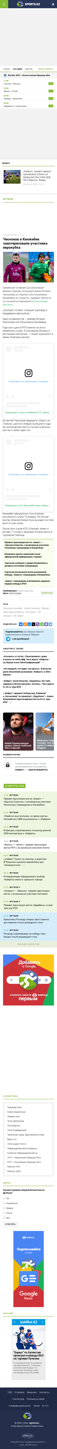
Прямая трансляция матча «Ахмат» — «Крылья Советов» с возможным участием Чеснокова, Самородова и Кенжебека (27, 545)
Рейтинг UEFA (14, 1171)
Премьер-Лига (14, 1107)
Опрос (7, 1183)
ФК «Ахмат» (31, 612)
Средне (9, 1208)
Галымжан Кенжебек (12, 608)
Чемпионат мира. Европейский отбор (25, 1135)
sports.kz (47, 593)
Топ (8, 1198)
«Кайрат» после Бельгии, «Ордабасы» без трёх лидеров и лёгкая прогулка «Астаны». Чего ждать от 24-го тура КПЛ (28, 684)
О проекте (19, 1392)
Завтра (29, 69)
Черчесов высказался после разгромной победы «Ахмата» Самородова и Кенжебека (27, 573)
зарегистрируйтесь (38, 769)
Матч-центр (45, 69)
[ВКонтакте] (20, 624)
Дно (8, 1218)
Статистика (18, 1399)
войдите (19, 769)
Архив (36, 1406)
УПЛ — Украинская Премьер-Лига (24, 1157)
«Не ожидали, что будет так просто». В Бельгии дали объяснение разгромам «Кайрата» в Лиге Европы (27, 671)
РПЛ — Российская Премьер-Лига (24, 1162)
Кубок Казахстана (16, 1112)
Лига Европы (13, 1125)
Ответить (10, 1224)
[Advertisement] (28, 37)
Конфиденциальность (20, 1406)
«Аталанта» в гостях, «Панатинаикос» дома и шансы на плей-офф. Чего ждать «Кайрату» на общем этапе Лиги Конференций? (26, 659)
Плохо (9, 1213)
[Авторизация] (54, 3)
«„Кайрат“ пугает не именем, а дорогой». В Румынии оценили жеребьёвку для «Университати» (25, 862)
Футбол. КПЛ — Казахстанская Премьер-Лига (29, 75)
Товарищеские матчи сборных (22, 1148)
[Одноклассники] (24, 624)
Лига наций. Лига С (16, 1144)
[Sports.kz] (28, 4)
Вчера (7, 69)
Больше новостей (29, 944)
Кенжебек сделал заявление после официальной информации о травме (23, 555)
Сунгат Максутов (25, 591)
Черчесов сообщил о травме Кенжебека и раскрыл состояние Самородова (26, 564)
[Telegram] (50, 624)
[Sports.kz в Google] (28, 1005)
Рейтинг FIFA (13, 1167)
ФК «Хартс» (19, 616)
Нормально (12, 1203)
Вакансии (32, 1392)
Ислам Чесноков (32, 608)
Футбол (8, 199)
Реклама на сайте (35, 1399)
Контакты (44, 1392)
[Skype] (45, 624)
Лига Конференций (16, 1130)
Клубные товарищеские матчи (22, 1153)
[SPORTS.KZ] (28, 1269)
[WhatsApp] (41, 624)
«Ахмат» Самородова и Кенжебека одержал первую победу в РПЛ (27, 582)
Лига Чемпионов (15, 1121)
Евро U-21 (12, 1139)
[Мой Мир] (28, 624)
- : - (50, 84)
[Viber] (37, 624)
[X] (33, 624)
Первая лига (13, 1116)
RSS (46, 1406)
